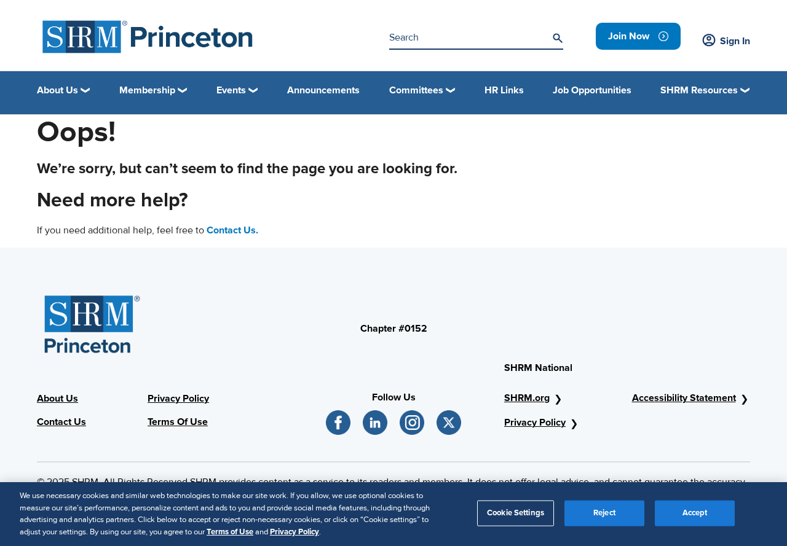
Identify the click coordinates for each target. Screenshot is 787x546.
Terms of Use (230, 531)
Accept (695, 513)
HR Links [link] (504, 90)
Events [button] (231, 90)
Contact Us (61, 422)
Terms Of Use (178, 422)
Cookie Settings (515, 513)
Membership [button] (147, 90)
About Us (57, 398)
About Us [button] (57, 90)
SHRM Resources (699, 90)
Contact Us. (232, 230)
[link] (638, 36)
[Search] (558, 38)
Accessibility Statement (684, 398)
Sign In (735, 41)
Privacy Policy (178, 398)
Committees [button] (416, 90)
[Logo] (148, 36)
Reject (604, 513)
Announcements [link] (323, 90)
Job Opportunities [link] (592, 90)
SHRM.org (527, 398)
